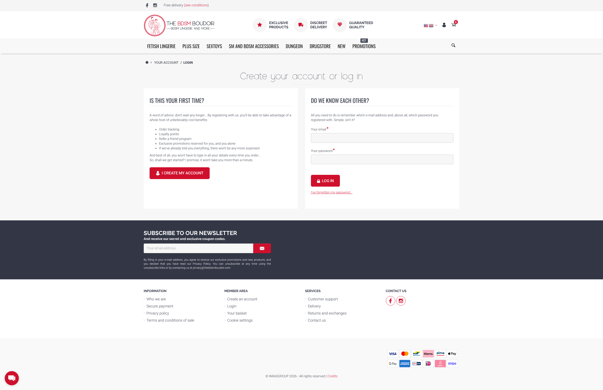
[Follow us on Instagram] (155, 5)
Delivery (314, 306)
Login (231, 306)
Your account (166, 63)
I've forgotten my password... (331, 192)
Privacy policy (158, 313)
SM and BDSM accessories (254, 46)
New (341, 46)
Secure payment (160, 306)
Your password (322, 151)
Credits (332, 376)
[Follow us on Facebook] (147, 5)
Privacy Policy (201, 263)
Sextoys (214, 46)
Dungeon (294, 46)
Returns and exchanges (327, 313)
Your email (318, 129)
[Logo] (179, 25)
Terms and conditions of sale (170, 320)
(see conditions (196, 5)
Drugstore (320, 46)
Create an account (242, 299)
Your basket (237, 313)
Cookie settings (240, 320)
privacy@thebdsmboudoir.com (211, 267)
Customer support (323, 299)
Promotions (364, 44)
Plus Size (191, 46)
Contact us (317, 320)
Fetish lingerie (161, 46)
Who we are (156, 299)
